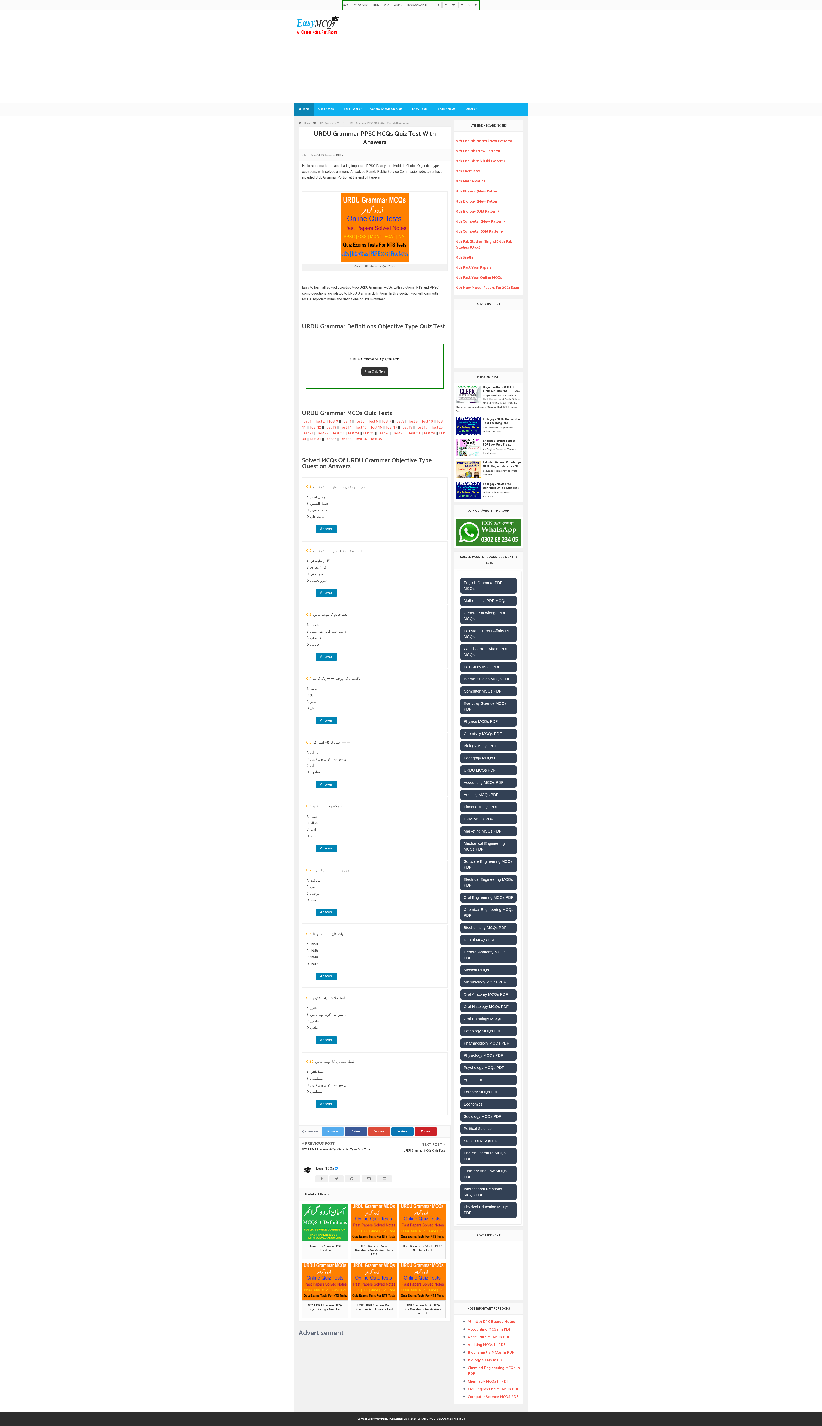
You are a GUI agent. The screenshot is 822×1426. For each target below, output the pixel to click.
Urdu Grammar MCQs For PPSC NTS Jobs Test (422, 1248)
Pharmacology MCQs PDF (486, 1043)
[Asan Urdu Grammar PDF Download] (325, 1222)
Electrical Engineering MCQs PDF (488, 882)
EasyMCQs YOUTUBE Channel (435, 1419)
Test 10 (427, 421)
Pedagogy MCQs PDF (483, 758)
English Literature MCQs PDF (485, 1156)
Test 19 (422, 427)
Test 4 (347, 421)
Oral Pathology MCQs (482, 1019)
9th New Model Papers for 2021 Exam (488, 288)
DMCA (386, 5)
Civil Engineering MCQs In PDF (493, 1389)
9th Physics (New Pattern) (478, 191)
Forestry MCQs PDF (481, 1092)
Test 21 (308, 433)
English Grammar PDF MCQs (483, 586)
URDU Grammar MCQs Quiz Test (424, 1151)
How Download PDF (417, 5)
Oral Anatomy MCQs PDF (486, 994)
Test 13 (331, 427)
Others (470, 109)
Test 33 (346, 439)
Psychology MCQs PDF (484, 1067)
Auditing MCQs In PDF (486, 1345)
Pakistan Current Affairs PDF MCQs (488, 634)
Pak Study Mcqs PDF (482, 667)
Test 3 (334, 421)
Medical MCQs (476, 970)
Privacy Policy (361, 5)
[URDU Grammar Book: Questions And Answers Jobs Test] (374, 1222)
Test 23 (338, 433)
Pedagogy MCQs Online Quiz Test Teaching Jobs (501, 421)
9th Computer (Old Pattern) (479, 231)
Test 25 (369, 433)
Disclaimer (410, 1419)
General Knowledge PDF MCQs (485, 616)
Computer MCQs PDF (482, 691)
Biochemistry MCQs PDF (485, 927)
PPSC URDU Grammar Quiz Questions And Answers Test (373, 1307)
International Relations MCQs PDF (483, 1192)
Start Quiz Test (375, 371)
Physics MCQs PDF (481, 721)
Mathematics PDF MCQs (485, 601)
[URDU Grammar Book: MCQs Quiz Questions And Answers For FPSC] (422, 1281)
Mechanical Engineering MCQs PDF (484, 846)
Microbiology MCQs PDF (485, 982)
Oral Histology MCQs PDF (486, 1006)
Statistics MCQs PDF (482, 1141)
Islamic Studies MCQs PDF (487, 679)
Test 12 (316, 427)
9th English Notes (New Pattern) (484, 141)
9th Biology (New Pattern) (478, 201)
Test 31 (316, 439)
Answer (326, 529)
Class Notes (326, 109)
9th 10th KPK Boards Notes (491, 1322)
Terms (376, 5)
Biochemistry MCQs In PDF (491, 1352)
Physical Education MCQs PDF (486, 1210)
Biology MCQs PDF (480, 746)
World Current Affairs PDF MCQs (486, 652)
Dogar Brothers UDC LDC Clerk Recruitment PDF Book (501, 389)
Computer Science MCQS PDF (493, 1397)
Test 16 (377, 427)
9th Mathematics (470, 181)
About (345, 5)
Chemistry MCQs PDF (483, 734)
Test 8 (400, 421)
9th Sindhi (464, 257)
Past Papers (352, 109)
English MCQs (446, 109)
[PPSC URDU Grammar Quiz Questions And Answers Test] (374, 1281)
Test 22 (323, 433)
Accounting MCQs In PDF (489, 1329)
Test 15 (361, 427)
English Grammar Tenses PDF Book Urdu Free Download (499, 443)
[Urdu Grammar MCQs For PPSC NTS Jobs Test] (422, 1222)
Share (357, 1131)
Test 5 (360, 421)
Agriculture (473, 1080)
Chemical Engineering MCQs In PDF (494, 1371)
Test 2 (320, 421)
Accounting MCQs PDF (483, 782)
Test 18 (407, 427)
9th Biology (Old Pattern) (477, 211)
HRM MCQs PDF (478, 819)
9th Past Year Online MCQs (479, 277)
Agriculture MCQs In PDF (489, 1337)
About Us (459, 1419)
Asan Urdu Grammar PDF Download (325, 1248)
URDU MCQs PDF (480, 770)
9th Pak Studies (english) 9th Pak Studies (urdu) (484, 244)
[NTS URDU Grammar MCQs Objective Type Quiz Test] (325, 1281)
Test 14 (346, 427)
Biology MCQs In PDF (486, 1360)
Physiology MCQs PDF (483, 1055)
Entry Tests (420, 109)
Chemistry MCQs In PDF (488, 1381)
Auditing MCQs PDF (481, 795)
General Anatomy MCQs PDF (484, 955)
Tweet (334, 1131)
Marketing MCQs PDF (482, 831)
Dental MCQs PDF (480, 940)
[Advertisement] (411, 66)
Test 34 (361, 439)
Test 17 (392, 427)
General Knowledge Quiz (386, 109)
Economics (473, 1104)
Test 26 (384, 433)
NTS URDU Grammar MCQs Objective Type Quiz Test (336, 1149)
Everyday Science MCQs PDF (485, 706)
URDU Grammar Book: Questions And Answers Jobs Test (374, 1250)
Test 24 (354, 433)
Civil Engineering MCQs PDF (488, 897)
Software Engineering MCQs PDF (488, 864)
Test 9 (413, 421)
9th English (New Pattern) (478, 151)
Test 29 (430, 433)
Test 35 (376, 439)
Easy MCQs (325, 1168)
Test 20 (437, 427)
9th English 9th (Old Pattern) (480, 161)
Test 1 (307, 421)
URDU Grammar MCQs (330, 155)
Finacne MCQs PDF (481, 807)
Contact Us (364, 1419)
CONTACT (398, 5)
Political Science (478, 1128)
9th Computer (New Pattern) (480, 221)
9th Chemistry (468, 171)
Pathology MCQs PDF (483, 1031)
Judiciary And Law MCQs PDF (485, 1174)
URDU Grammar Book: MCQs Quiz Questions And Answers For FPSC (422, 1310)
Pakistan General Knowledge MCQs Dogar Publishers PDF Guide (502, 464)
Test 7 (387, 421)
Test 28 (414, 433)
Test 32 (331, 439)
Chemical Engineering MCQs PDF (488, 912)
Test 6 (373, 421)
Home (305, 109)
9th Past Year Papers (474, 267)
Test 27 (399, 433)
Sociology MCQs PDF (482, 1116)
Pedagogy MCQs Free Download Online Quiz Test (501, 486)
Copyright (396, 1419)
